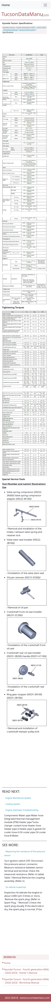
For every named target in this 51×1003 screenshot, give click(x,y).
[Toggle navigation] (45, 5)
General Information (27, 30)
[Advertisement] (24, 43)
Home (6, 5)
